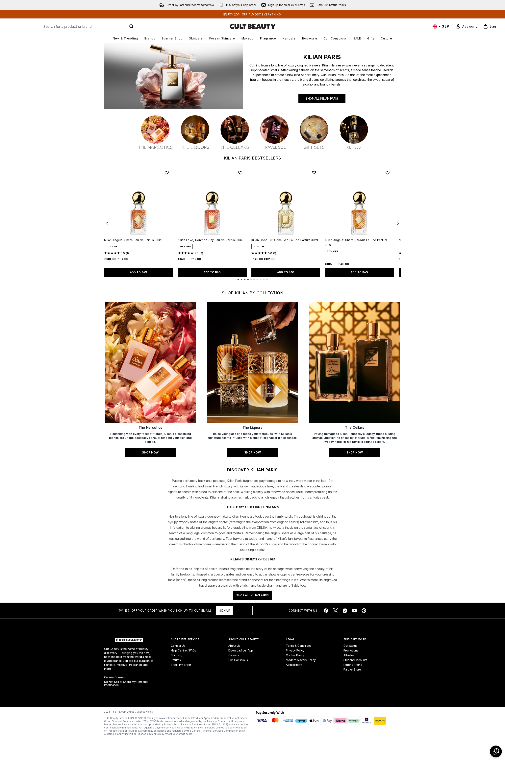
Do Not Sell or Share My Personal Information (126, 683)
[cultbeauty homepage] (252, 26)
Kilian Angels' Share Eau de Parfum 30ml (133, 240)
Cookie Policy (295, 655)
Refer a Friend (352, 664)
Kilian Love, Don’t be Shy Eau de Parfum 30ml (210, 240)
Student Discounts (355, 660)
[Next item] (398, 223)
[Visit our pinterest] (364, 610)
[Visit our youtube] (354, 610)
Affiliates (348, 655)
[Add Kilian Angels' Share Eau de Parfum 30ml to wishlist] (166, 172)
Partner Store (352, 669)
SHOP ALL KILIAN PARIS (322, 98)
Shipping (176, 655)
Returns (176, 660)
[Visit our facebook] (326, 610)
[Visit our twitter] (335, 610)
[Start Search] (131, 26)
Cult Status (350, 645)
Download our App (240, 650)
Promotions (350, 650)
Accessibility (294, 664)
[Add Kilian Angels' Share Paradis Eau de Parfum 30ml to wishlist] (387, 172)
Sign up (224, 610)
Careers (233, 655)
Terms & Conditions (298, 645)
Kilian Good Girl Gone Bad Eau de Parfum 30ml (284, 240)
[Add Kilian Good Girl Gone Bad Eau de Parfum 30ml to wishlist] (314, 172)
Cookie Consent (114, 677)
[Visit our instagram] (345, 610)
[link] (466, 26)
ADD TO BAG (138, 272)
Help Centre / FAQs (183, 650)
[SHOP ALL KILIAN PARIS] (173, 76)
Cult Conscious (238, 660)
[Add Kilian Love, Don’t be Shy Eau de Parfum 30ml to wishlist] (240, 172)
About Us (234, 645)
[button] (496, 751)
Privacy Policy (295, 650)
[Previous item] (107, 223)
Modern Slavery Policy (301, 660)
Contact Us (178, 645)
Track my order (181, 664)
